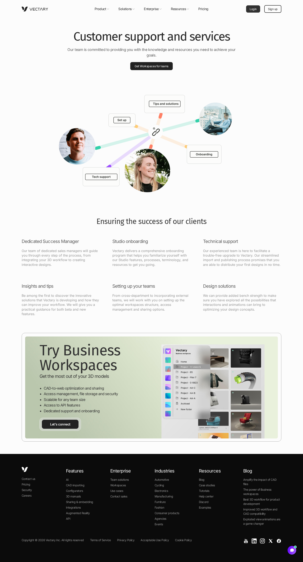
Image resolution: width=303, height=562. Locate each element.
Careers (26, 495)
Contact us (28, 479)
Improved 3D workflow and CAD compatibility (260, 511)
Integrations (73, 507)
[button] (102, 9)
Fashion (159, 507)
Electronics (161, 490)
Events (159, 524)
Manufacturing (164, 496)
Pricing (203, 9)
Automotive (162, 479)
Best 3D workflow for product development (261, 501)
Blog (201, 479)
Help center (206, 496)
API (68, 518)
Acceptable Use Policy (155, 540)
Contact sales (118, 496)
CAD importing (75, 485)
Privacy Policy (125, 540)
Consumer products (167, 513)
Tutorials (204, 490)
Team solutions (119, 479)
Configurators (74, 490)
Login (253, 9)
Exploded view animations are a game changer (261, 521)
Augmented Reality (78, 513)
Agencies (160, 518)
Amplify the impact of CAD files (260, 482)
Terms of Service (100, 540)
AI (67, 479)
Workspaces (118, 485)
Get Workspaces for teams (151, 66)
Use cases (116, 490)
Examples (205, 507)
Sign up (273, 9)
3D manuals (73, 496)
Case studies (207, 485)
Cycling (159, 485)
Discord (203, 502)
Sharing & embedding (79, 502)
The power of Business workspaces (257, 492)
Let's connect (60, 424)
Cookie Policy (183, 540)
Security (27, 490)
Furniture (160, 502)
